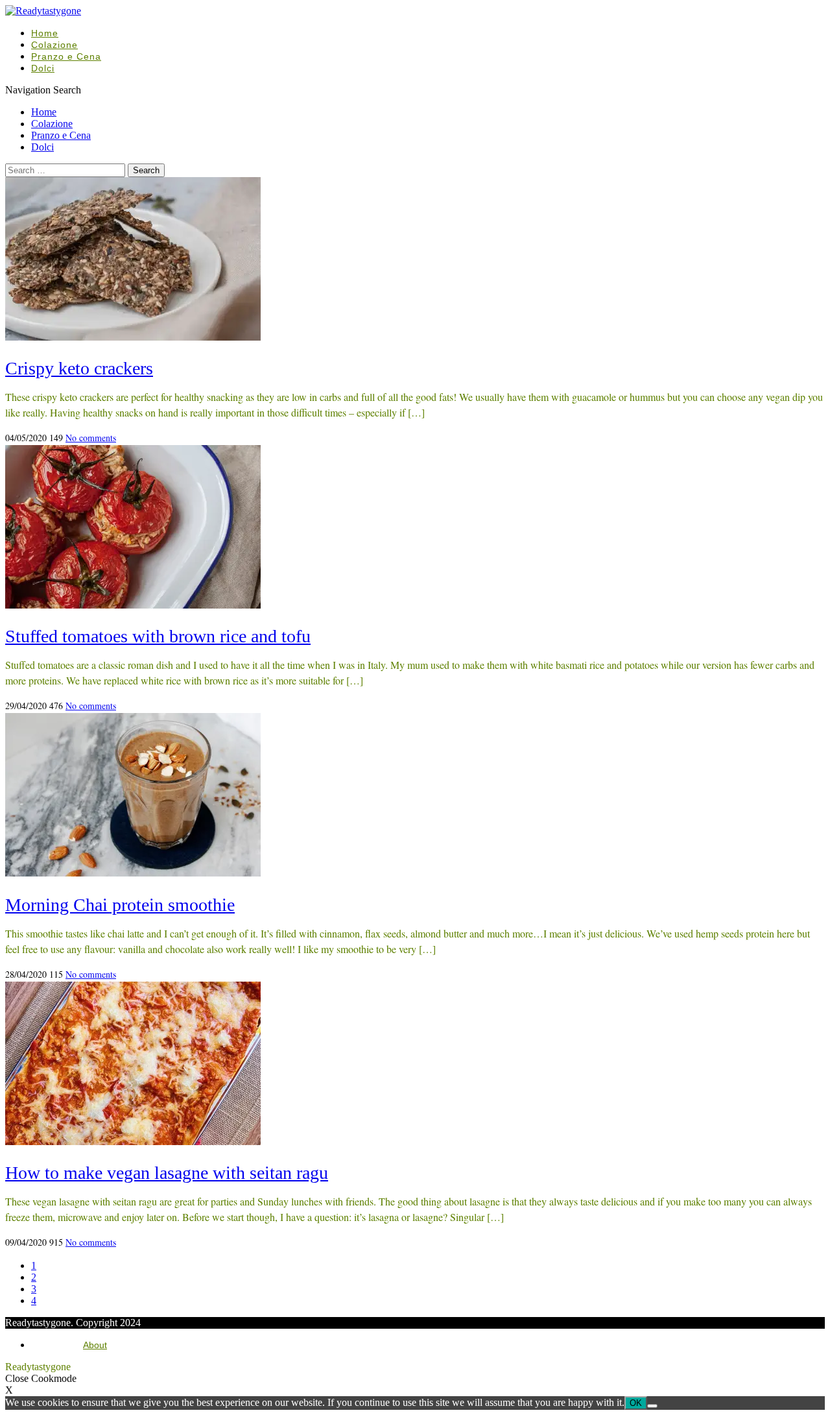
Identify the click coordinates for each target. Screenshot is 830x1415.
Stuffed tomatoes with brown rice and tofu (158, 636)
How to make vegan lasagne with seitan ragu (166, 1173)
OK (636, 1403)
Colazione (54, 45)
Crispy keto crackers (79, 368)
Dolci (42, 68)
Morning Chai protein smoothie (120, 905)
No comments (90, 437)
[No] (652, 1406)
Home (44, 33)
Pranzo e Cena (66, 56)
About (95, 1345)
